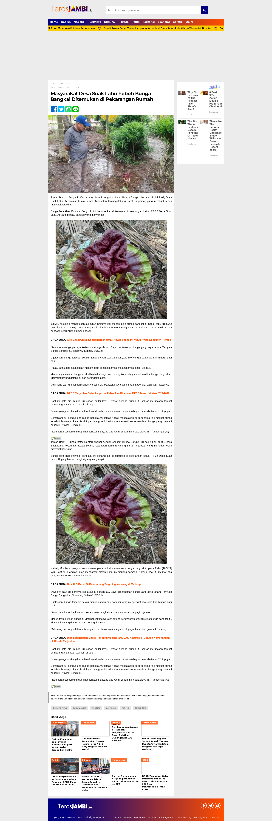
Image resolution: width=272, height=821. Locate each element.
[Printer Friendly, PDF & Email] (56, 438)
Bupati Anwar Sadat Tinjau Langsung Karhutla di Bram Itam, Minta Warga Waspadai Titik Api (128, 28)
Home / (54, 83)
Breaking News (60, 708)
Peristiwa (94, 21)
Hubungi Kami (166, 817)
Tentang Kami (201, 817)
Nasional (79, 21)
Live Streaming (183, 817)
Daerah (66, 21)
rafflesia (125, 708)
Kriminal (110, 21)
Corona (178, 21)
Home (54, 21)
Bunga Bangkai (79, 708)
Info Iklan (152, 817)
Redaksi (128, 817)
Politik (136, 21)
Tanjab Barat (64, 83)
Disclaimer (139, 817)
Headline (96, 708)
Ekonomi (164, 21)
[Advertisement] (136, 56)
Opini (189, 21)
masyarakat (111, 708)
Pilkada (124, 21)
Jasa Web (215, 817)
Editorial (149, 21)
